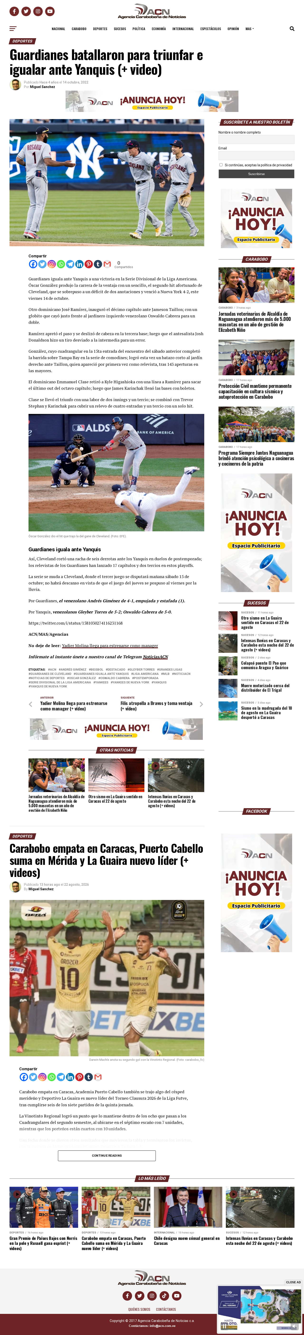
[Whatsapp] (61, 264)
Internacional (183, 28)
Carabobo (79, 28)
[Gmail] (107, 264)
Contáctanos (166, 1309)
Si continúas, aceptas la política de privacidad (258, 165)
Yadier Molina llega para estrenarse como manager (110, 645)
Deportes (100, 28)
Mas (248, 28)
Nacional (58, 28)
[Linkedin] (79, 264)
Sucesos (120, 28)
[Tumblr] (98, 264)
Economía (159, 28)
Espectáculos (210, 28)
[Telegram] (70, 264)
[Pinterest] (89, 264)
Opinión (233, 28)
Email (222, 148)
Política (139, 28)
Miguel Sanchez (42, 87)
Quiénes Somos (139, 1309)
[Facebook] (33, 264)
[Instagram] (52, 264)
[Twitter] (42, 264)
